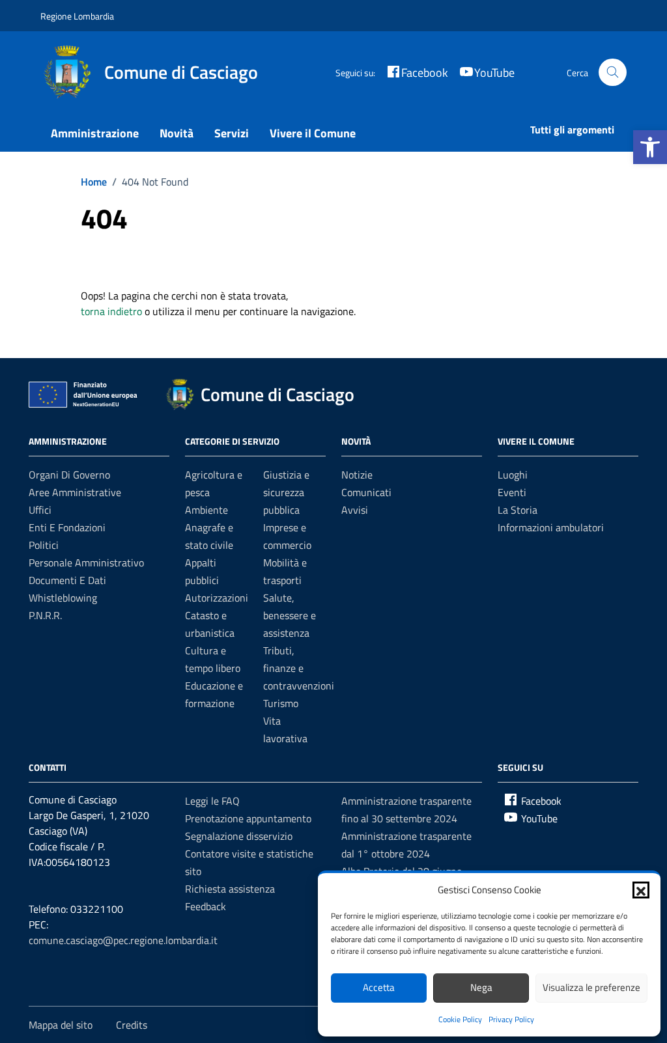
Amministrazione (95, 133)
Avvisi (354, 510)
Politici (44, 545)
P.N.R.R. (45, 615)
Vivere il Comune (313, 133)
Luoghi (513, 474)
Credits (131, 1025)
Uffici (40, 510)
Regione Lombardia (77, 16)
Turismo (280, 703)
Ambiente (206, 510)
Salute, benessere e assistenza (289, 615)
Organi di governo (69, 474)
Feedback (205, 906)
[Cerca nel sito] (613, 73)
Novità (176, 133)
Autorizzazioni (216, 597)
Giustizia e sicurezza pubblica (286, 492)
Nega (481, 987)
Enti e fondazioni (67, 527)
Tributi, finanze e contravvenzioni (298, 668)
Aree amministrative (75, 492)
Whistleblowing (63, 597)
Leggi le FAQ (212, 801)
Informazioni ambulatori (551, 527)
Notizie (357, 474)
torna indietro (111, 311)
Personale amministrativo (86, 562)
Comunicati (366, 492)
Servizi (231, 133)
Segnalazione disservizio (238, 836)
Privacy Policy (511, 1019)
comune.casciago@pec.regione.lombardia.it (123, 940)
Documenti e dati (67, 580)
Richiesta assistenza (230, 889)
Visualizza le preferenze (591, 987)
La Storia (517, 510)
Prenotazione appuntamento (248, 818)
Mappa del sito (60, 1025)
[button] (650, 147)
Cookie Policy (460, 1019)
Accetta (379, 987)
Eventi (512, 492)
